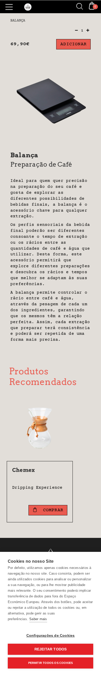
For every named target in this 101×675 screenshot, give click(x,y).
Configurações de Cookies (50, 635)
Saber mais (38, 619)
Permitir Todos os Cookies (50, 662)
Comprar (51, 510)
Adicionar (73, 44)
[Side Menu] (9, 7)
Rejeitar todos (50, 649)
